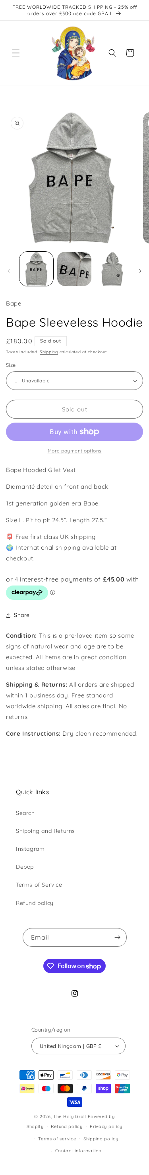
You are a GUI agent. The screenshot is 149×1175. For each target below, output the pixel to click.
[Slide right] (140, 271)
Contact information (78, 1150)
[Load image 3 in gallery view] (112, 269)
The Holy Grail (69, 1116)
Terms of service (57, 1139)
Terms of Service (39, 884)
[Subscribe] (117, 937)
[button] (16, 53)
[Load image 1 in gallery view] (36, 269)
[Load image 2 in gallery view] (74, 269)
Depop (25, 866)
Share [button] (22, 615)
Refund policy (35, 903)
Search (25, 813)
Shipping (49, 351)
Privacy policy (106, 1126)
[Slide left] (8, 271)
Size (11, 365)
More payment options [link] (75, 451)
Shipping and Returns (45, 830)
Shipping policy (100, 1139)
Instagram (30, 848)
